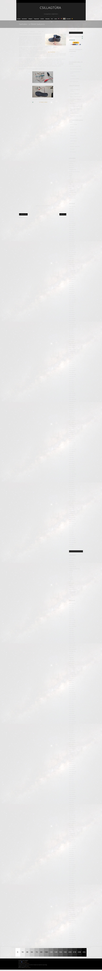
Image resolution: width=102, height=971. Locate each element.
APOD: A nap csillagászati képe (76, 106)
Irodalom (42, 18)
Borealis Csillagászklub (74, 93)
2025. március (72, 239)
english (70, 175)
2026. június (71, 210)
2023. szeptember (72, 277)
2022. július (71, 304)
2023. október (72, 275)
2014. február (71, 513)
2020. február (71, 364)
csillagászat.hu (73, 75)
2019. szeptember (72, 374)
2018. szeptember (72, 399)
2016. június (71, 455)
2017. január (71, 440)
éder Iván (72, 127)
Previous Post (24, 214)
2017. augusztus (72, 426)
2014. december (72, 492)
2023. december (72, 270)
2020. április (71, 360)
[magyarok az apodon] (74, 40)
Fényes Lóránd (73, 129)
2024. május (71, 260)
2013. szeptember (72, 523)
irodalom (71, 180)
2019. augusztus (72, 376)
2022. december (72, 295)
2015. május (71, 482)
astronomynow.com (74, 81)
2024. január (71, 268)
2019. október (72, 372)
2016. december (72, 442)
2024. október (72, 250)
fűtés (43, 31)
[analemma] (72, 40)
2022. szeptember (72, 299)
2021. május (71, 333)
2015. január (71, 490)
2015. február (71, 488)
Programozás (36, 18)
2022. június (71, 306)
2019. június (71, 380)
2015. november (72, 469)
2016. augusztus (72, 451)
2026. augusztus (72, 206)
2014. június (71, 505)
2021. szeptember (72, 324)
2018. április (71, 409)
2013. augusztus (72, 525)
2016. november (72, 445)
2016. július (71, 453)
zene (70, 200)
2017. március (72, 436)
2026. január (71, 221)
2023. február (71, 291)
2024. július (71, 256)
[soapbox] (82, 36)
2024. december (72, 246)
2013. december (72, 517)
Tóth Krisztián (73, 152)
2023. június (71, 283)
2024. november (72, 248)
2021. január (71, 341)
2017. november (72, 420)
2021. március (72, 337)
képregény (71, 182)
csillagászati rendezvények (74, 171)
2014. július (71, 503)
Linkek (55, 18)
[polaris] (69, 40)
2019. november (72, 370)
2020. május (71, 358)
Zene (52, 18)
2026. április (71, 214)
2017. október (72, 422)
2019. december (72, 368)
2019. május (71, 382)
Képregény (47, 18)
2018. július (71, 403)
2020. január (71, 366)
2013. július (71, 527)
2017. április (71, 434)
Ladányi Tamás (73, 135)
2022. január (71, 316)
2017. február (71, 438)
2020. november (72, 345)
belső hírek (71, 165)
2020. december (72, 343)
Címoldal (18, 18)
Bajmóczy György (73, 124)
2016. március (72, 461)
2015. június (71, 480)
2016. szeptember (72, 449)
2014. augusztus (72, 501)
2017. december (72, 418)
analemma (71, 163)
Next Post (62, 214)
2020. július (71, 353)
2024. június (71, 258)
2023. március (72, 289)
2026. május (71, 212)
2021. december (72, 318)
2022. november (72, 297)
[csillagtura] (71, 40)
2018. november (72, 395)
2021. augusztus (72, 326)
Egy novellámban (51, 52)
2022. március (72, 312)
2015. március (72, 486)
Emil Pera (72, 143)
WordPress (27, 963)
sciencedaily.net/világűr (74, 78)
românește (71, 190)
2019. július (71, 378)
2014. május (71, 507)
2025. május (71, 235)
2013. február (71, 536)
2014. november (72, 494)
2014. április (71, 509)
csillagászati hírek (72, 169)
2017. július (71, 428)
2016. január (71, 465)
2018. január (71, 416)
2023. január (71, 293)
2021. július (71, 328)
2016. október (72, 447)
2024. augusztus (72, 254)
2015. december (72, 467)
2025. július (71, 231)
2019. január (71, 391)
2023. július (71, 281)
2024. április (71, 262)
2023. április (71, 287)
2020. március (72, 362)
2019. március (72, 387)
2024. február (71, 266)
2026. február (71, 219)
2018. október (72, 397)
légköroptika (71, 186)
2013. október (72, 521)
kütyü (70, 184)
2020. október (72, 347)
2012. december (72, 538)
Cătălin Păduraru (73, 140)
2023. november (72, 273)
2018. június (71, 405)
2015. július (71, 478)
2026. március (72, 217)
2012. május (71, 546)
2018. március (72, 411)
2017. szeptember (72, 424)
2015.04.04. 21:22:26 (23, 31)
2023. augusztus (72, 279)
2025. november (72, 225)
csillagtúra (71, 173)
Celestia (71, 56)
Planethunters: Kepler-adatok (76, 115)
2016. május (71, 457)
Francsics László (73, 132)
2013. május (71, 532)
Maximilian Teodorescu (74, 146)
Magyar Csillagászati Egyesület (76, 96)
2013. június (71, 530)
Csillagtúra (30, 18)
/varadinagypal (24, 961)
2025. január (71, 244)
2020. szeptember (72, 349)
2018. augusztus (72, 401)
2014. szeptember (72, 498)
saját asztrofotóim (72, 192)
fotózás (70, 177)
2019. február (71, 389)
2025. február (71, 241)
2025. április (71, 237)
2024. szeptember (72, 252)
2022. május (71, 308)
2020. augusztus (72, 351)
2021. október (72, 322)
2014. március (72, 511)
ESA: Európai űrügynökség (75, 66)
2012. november (72, 540)
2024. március (72, 264)
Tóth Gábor (72, 149)
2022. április (71, 310)
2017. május (71, 432)
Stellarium (72, 53)
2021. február (71, 339)
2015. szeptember (72, 474)
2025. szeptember (72, 229)
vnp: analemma (72, 197)
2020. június (71, 355)
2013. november (72, 519)
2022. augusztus (72, 302)
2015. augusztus (72, 476)
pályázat (70, 188)
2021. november (72, 320)
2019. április (71, 384)
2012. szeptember (72, 542)
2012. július (71, 544)
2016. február (71, 463)
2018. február (71, 413)
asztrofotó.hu (73, 103)
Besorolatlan (32, 31)
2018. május (71, 407)
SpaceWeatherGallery (74, 113)
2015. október (72, 472)
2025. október (72, 227)
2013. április (71, 534)
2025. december (72, 223)
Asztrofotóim (24, 18)
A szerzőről (68, 18)
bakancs (39, 31)
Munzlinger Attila (73, 138)
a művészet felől (72, 161)
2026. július (71, 208)
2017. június (71, 430)
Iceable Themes (27, 967)
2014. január (71, 515)
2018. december (72, 393)
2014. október (72, 496)
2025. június (71, 233)
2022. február (71, 314)
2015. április (71, 484)
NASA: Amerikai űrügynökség (76, 69)
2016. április (71, 459)
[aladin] (82, 38)
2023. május (71, 285)
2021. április (71, 335)
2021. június (71, 331)
